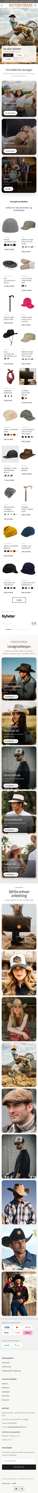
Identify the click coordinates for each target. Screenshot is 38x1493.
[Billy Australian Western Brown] (8, 359)
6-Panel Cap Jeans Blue (26, 547)
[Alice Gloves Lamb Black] (22, 285)
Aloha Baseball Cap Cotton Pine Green (28, 432)
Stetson (5, 1383)
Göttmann (6, 1388)
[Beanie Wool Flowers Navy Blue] (14, 514)
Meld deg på (19, 1467)
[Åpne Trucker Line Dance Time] (19, 963)
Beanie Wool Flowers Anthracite (9, 509)
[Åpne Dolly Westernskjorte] (19, 1294)
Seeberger (6, 1392)
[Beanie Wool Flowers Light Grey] (11, 514)
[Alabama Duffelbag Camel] (26, 398)
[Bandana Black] (5, 396)
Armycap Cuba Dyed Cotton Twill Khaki (27, 354)
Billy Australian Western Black (10, 354)
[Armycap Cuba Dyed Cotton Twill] (29, 247)
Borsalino (5, 1400)
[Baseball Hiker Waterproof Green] (8, 475)
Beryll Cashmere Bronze (11, 547)
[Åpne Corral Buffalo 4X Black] (19, 1232)
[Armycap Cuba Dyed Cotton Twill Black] (32, 247)
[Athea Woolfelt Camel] (29, 588)
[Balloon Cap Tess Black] (5, 588)
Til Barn (8, 59)
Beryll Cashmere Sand (11, 431)
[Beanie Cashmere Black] (5, 245)
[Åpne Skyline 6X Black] (14, 1047)
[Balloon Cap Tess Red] (14, 588)
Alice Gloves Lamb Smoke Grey (26, 281)
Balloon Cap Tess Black (9, 584)
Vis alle (19, 600)
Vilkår (14, 1483)
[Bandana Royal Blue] (11, 396)
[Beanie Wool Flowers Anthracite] (5, 514)
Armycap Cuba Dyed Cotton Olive (27, 242)
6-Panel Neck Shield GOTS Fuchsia (26, 319)
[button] (35, 5)
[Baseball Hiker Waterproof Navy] (11, 475)
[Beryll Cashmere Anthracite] (5, 434)
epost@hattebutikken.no (17, 1427)
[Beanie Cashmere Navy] (14, 245)
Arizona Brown (24, 469)
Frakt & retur (7, 1367)
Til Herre (8, 55)
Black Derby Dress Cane (9, 318)
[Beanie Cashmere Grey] (11, 245)
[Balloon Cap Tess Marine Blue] (8, 588)
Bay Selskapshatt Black (10, 281)
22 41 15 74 (12, 1423)
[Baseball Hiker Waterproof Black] (5, 475)
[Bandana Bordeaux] (8, 396)
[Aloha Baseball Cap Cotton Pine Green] (32, 437)
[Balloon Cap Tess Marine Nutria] (11, 588)
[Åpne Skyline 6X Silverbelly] (19, 1191)
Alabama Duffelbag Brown (26, 393)
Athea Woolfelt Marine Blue (28, 584)
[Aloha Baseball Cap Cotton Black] (22, 437)
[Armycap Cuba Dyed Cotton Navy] (22, 247)
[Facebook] (16, 1489)
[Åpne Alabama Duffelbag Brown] (19, 927)
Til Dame (19, 55)
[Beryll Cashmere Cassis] (14, 434)
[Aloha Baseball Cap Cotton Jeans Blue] (29, 437)
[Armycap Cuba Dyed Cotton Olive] (26, 247)
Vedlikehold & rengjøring (11, 1371)
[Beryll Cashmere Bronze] (11, 434)
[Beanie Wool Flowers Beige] (8, 514)
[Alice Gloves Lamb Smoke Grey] (26, 285)
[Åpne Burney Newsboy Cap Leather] (19, 1094)
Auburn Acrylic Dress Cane (27, 509)
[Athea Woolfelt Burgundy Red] (26, 588)
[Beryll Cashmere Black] (8, 434)
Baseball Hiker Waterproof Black (10, 470)
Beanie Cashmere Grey (10, 241)
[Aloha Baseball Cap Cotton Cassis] (26, 437)
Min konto (6, 1363)
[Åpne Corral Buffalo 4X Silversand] (19, 1002)
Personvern (6, 1483)
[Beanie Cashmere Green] (8, 245)
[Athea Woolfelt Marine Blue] (32, 588)
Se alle (34, 623)
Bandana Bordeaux (8, 392)
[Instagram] (22, 1489)
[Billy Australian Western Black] (5, 359)
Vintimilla (5, 1396)
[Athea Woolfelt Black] (22, 588)
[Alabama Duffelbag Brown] (22, 398)
